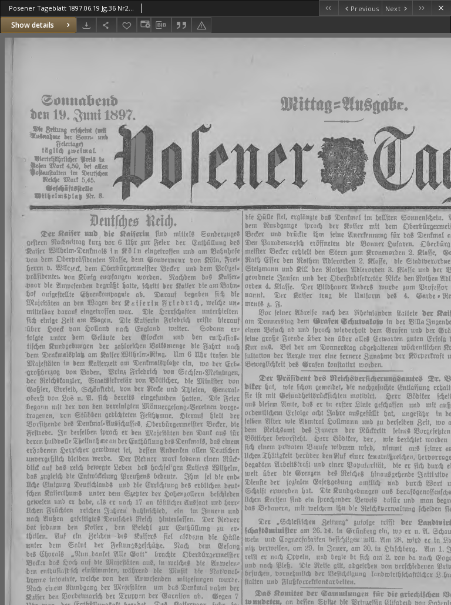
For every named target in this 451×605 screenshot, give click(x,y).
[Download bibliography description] (161, 25)
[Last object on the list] (422, 8)
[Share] (106, 25)
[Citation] (181, 25)
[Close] (441, 8)
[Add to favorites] (127, 25)
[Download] (86, 25)
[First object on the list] (328, 8)
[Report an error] (201, 25)
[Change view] (144, 25)
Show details (32, 25)
